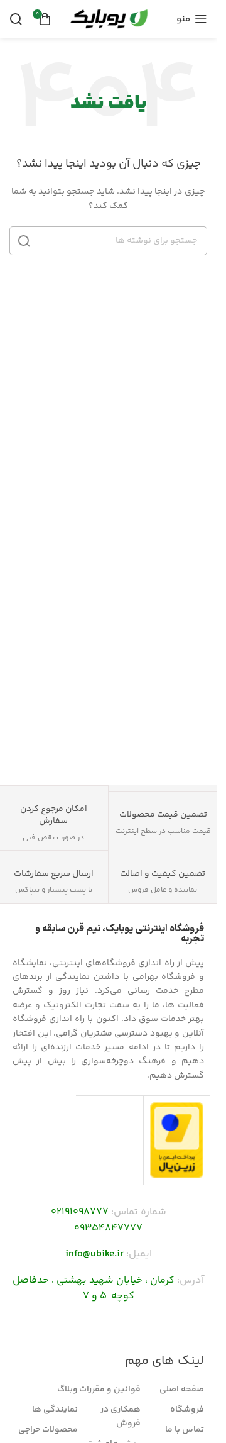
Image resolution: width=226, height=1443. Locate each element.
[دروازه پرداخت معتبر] (176, 1140)
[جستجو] (15, 18)
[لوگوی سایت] (108, 19)
